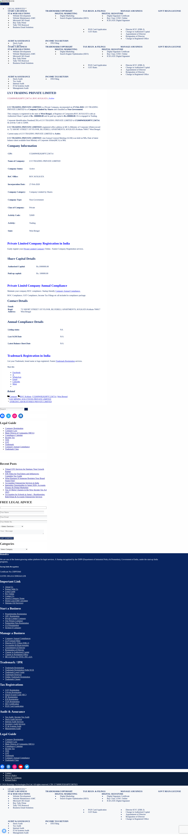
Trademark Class (12, 449)
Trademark (9, 444)
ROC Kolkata (25, 396)
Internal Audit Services (14, 722)
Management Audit (20, 88)
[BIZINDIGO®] (7, 1)
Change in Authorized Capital (17, 652)
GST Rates (92, 32)
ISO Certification (12, 704)
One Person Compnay (14, 621)
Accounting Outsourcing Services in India (22, 483)
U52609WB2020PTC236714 (44, 396)
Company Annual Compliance (17, 447)
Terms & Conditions (13, 778)
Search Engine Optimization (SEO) (74, 18)
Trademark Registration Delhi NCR (19, 670)
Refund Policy (11, 780)
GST (7, 442)
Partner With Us (11, 589)
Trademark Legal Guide (14, 672)
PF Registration (11, 697)
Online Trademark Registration (17, 677)
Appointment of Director (15, 648)
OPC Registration (12, 616)
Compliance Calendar (14, 435)
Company (13, 396)
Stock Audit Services (13, 719)
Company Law (11, 431)
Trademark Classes (12, 679)
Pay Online (9, 594)
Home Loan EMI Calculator (16, 601)
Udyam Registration (13, 692)
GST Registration (12, 690)
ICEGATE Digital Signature (118, 20)
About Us (9, 587)
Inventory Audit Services (15, 724)
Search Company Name (14, 598)
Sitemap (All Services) (14, 603)
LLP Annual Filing (12, 641)
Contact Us (9, 596)
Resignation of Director (14, 650)
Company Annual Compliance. (67, 291)
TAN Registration (12, 701)
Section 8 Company (13, 628)
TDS (7, 440)
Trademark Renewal (13, 675)
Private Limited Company (34, 249)
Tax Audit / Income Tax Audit (17, 717)
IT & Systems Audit (13, 726)
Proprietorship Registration (16, 614)
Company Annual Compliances (17, 638)
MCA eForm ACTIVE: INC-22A (18, 657)
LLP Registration (12, 625)
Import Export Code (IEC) (15, 695)
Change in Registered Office (137, 38)
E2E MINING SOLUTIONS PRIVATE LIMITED (30, 399)
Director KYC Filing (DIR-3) (17, 643)
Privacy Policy (11, 775)
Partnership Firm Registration (17, 623)
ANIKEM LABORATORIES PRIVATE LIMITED (30, 402)
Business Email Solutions (23, 27)
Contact (8, 773)
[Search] (26, 409)
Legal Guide (10, 591)
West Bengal (62, 396)
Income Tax (10, 437)
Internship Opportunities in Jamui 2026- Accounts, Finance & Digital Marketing (25, 486)
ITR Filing (55, 43)
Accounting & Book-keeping (17, 645)
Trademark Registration (65, 361)
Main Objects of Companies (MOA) (19, 433)
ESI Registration (11, 699)
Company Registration (14, 428)
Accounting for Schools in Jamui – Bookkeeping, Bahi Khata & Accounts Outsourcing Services (25, 495)
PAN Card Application (14, 706)
